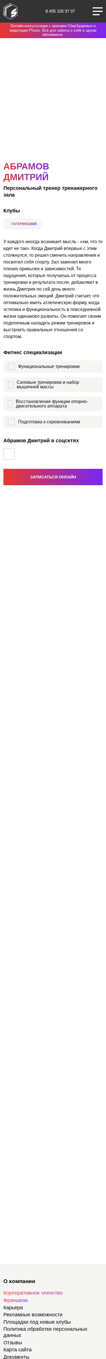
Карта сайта (17, 1350)
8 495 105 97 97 (60, 11)
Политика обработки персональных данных (45, 1332)
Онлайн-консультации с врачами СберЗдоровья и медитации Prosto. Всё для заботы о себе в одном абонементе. (53, 30)
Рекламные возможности (32, 1314)
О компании (19, 1281)
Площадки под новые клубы (37, 1322)
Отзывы (12, 1342)
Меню (98, 11)
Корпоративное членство (33, 1293)
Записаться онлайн (53, 477)
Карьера (13, 1307)
